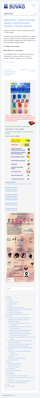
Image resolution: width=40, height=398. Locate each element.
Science (9, 361)
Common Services (13, 360)
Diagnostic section (15, 321)
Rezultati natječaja (10, 62)
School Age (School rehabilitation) (19, 346)
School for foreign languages (18, 358)
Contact (9, 297)
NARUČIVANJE (10, 386)
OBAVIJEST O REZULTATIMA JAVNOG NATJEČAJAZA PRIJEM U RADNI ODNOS (19, 23)
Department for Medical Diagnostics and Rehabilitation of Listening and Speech (19, 318)
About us (9, 298)
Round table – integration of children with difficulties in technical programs (19, 382)
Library (12, 356)
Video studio (14, 354)
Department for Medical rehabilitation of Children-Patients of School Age (21, 334)
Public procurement (13, 311)
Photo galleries (11, 374)
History (10, 305)
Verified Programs (15, 367)
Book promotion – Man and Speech (18, 375)
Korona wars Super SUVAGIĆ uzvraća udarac (17, 126)
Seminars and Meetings (14, 370)
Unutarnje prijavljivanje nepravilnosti (18, 314)
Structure (9, 316)
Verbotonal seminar (15, 365)
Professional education (14, 363)
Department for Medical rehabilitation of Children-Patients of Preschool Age (21, 331)
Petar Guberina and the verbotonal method (20, 309)
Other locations (14, 302)
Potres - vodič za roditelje (12, 136)
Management (12, 304)
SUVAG (14, 395)
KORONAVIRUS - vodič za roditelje (14, 129)
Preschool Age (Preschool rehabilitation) (21, 344)
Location (10, 300)
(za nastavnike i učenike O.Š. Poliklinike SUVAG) (18, 183)
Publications (11, 368)
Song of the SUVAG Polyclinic (16, 307)
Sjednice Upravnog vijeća (15, 312)
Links (8, 384)
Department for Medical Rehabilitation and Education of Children (20, 341)
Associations (10, 372)
